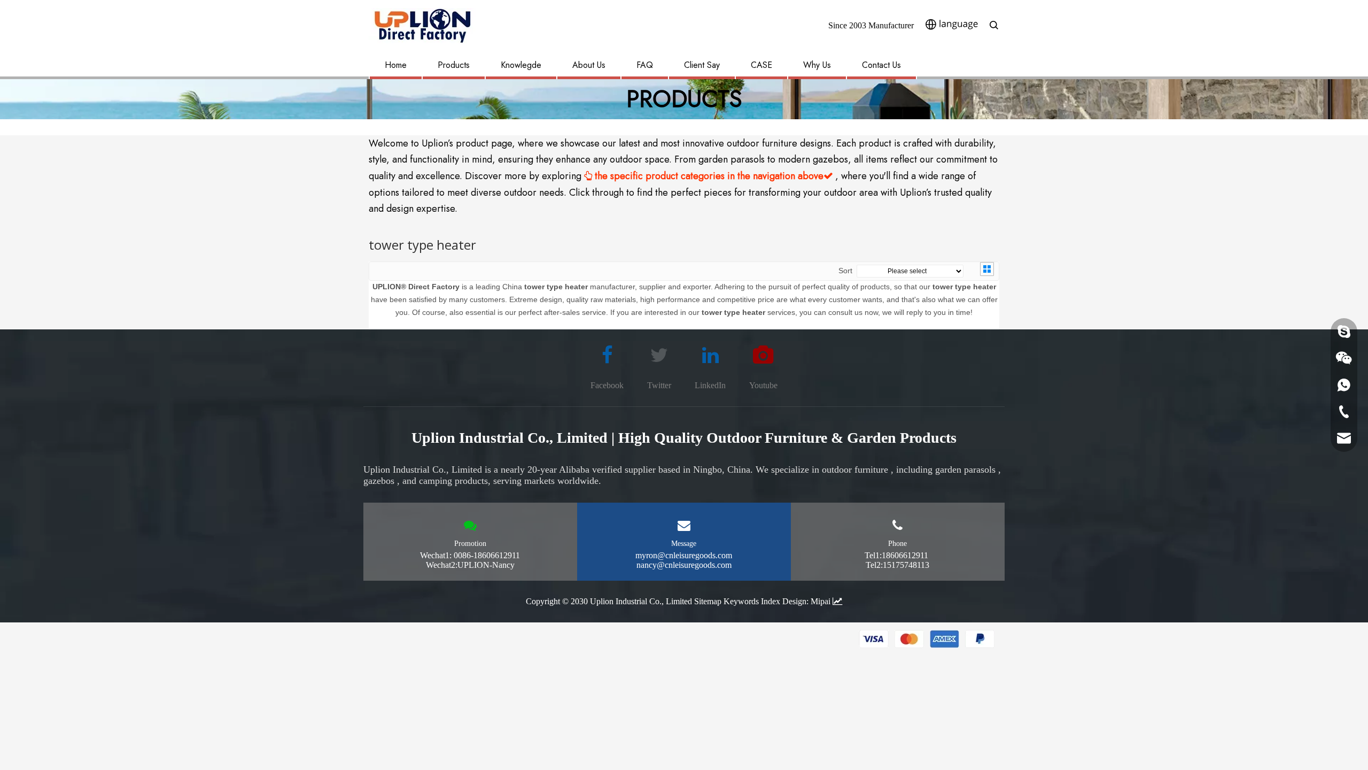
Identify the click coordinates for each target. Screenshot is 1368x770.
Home (396, 65)
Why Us (817, 65)
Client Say (702, 65)
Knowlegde (521, 65)
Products (454, 65)
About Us (588, 65)
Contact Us (881, 65)
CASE (761, 65)
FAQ (644, 65)
